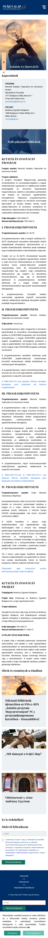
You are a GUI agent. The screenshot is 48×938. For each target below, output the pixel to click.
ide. (28, 927)
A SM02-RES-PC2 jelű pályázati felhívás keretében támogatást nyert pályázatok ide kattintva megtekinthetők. (24, 384)
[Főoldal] (14, 7)
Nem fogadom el (33, 933)
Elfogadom (12, 933)
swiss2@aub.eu (12, 119)
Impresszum (24, 882)
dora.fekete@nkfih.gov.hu (15, 102)
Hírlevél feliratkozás (13, 862)
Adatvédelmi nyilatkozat (24, 888)
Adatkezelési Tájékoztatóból (16, 853)
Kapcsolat (24, 876)
